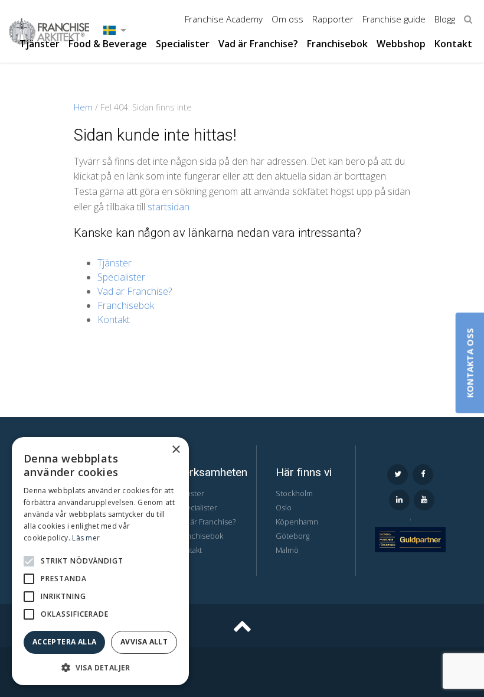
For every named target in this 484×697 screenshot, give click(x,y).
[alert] (100, 561)
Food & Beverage (107, 43)
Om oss (287, 19)
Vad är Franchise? (258, 43)
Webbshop (401, 43)
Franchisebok (337, 43)
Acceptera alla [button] (64, 642)
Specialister (183, 43)
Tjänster (39, 43)
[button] (29, 561)
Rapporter (333, 19)
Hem (83, 107)
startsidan (168, 206)
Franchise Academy (224, 19)
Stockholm (294, 493)
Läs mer (86, 538)
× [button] (175, 449)
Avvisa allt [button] (144, 642)
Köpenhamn (297, 521)
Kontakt (453, 43)
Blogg (444, 19)
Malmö (287, 550)
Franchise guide (394, 19)
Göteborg (292, 535)
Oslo (284, 507)
